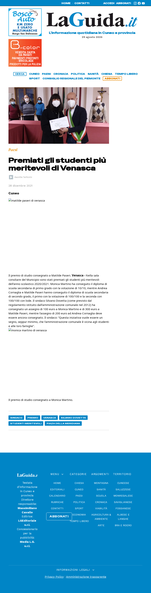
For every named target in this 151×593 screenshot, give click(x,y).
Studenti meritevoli (26, 423)
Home (57, 482)
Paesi (79, 495)
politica (78, 73)
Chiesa (79, 482)
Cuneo (79, 489)
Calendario (57, 495)
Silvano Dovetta (73, 417)
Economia (79, 514)
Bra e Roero (123, 525)
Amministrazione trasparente (86, 576)
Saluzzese (123, 489)
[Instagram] (135, 3)
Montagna (101, 482)
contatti (81, 3)
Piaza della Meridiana (63, 423)
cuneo (34, 73)
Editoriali (57, 489)
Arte (101, 525)
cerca (20, 74)
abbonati (123, 3)
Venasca (49, 417)
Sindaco (16, 417)
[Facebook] (139, 3)
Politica (79, 502)
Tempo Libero (79, 521)
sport (34, 78)
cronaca (60, 73)
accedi (108, 3)
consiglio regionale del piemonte (71, 78)
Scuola (101, 495)
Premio (32, 417)
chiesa (106, 73)
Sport (79, 508)
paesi (46, 73)
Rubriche (57, 502)
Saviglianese (123, 502)
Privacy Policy (54, 576)
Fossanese (123, 508)
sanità (93, 73)
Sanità (101, 489)
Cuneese (123, 482)
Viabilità (101, 508)
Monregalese (123, 495)
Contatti (57, 508)
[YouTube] (143, 3)
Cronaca (101, 502)
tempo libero (126, 73)
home (66, 3)
